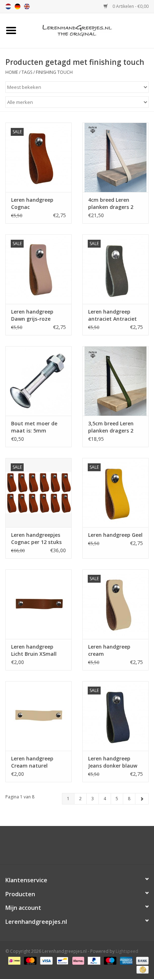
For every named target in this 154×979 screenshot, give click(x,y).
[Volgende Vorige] (141, 798)
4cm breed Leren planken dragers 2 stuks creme (110, 203)
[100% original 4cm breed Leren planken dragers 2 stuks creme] (115, 157)
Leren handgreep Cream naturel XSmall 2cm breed (33, 762)
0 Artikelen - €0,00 (130, 6)
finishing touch (54, 72)
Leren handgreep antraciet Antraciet (112, 315)
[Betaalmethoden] (13, 960)
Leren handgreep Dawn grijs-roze (32, 315)
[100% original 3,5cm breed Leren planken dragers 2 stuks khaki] (115, 381)
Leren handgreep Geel (115, 534)
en (27, 6)
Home (11, 72)
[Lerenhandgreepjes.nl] (88, 30)
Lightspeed (127, 951)
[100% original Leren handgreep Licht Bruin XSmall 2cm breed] (38, 604)
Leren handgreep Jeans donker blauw (112, 762)
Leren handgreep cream (109, 650)
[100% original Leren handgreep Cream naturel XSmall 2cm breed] (38, 716)
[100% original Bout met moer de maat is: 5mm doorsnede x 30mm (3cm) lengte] (38, 381)
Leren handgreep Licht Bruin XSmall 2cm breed (34, 650)
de (17, 6)
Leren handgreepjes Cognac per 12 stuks (36, 538)
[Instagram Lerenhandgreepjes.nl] (83, 848)
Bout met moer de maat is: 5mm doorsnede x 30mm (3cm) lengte (35, 427)
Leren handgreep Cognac (32, 203)
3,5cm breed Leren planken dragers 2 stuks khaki (111, 427)
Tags (26, 72)
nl (8, 6)
